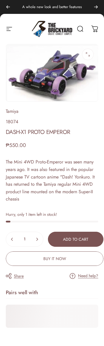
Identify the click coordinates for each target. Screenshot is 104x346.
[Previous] (8, 7)
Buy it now (54, 259)
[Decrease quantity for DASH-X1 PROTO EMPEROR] (12, 239)
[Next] (96, 7)
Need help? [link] (88, 276)
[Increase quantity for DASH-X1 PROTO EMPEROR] (37, 239)
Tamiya (12, 111)
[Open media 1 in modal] (88, 54)
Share (19, 276)
